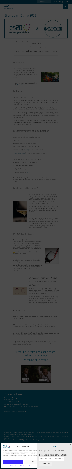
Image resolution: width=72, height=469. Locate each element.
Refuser (34, 462)
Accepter (13, 462)
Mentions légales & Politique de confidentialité (13, 466)
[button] (43, 446)
